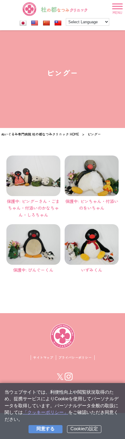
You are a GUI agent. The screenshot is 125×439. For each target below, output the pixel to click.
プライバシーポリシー (75, 357)
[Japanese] (23, 23)
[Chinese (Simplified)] (46, 23)
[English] (34, 23)
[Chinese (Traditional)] (58, 23)
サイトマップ (43, 357)
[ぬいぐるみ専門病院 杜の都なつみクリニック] (55, 9)
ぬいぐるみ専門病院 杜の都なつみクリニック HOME (40, 134)
